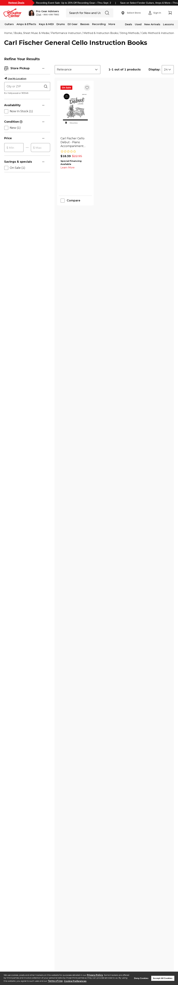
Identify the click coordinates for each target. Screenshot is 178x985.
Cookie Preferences (75, 981)
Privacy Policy (95, 975)
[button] (43, 12)
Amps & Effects (26, 24)
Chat (38, 15)
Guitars (9, 24)
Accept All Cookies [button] (162, 978)
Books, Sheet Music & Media (31, 33)
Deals (128, 24)
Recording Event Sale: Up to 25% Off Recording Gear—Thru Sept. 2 (73, 2)
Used (138, 24)
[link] (75, 142)
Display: (154, 69)
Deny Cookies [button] (141, 978)
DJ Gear (73, 24)
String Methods (129, 33)
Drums (60, 24)
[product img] (75, 109)
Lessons (168, 24)
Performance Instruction (66, 33)
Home (8, 33)
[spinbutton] (14, 147)
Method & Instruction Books (100, 33)
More (111, 24)
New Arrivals (152, 24)
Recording (99, 24)
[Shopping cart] (170, 12)
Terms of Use (55, 981)
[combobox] (77, 69)
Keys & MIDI (46, 24)
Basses (84, 24)
